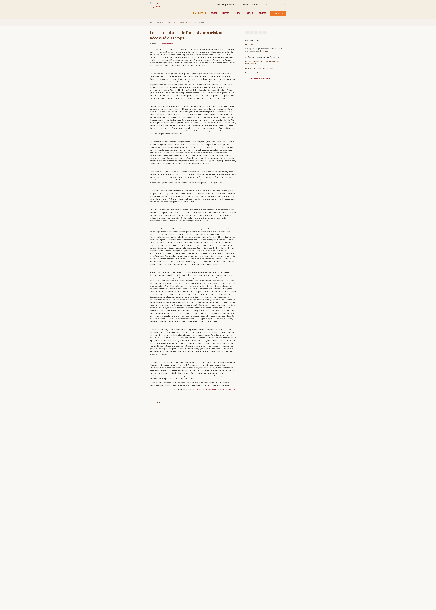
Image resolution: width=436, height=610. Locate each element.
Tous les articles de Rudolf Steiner (259, 78)
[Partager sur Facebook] (260, 32)
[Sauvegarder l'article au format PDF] (251, 32)
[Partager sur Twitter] (265, 32)
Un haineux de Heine (253, 73)
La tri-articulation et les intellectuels (259, 68)
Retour (158, 402)
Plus (266, 51)
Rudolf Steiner (168, 44)
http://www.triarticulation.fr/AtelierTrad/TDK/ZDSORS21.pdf (214, 389)
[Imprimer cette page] (247, 32)
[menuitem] (244, 4)
